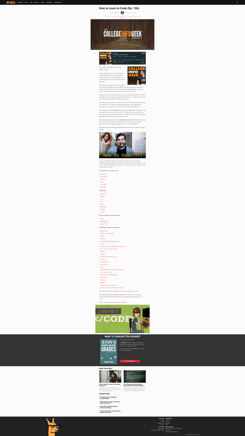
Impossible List (58, 2)
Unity (101, 267)
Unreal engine (103, 264)
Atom (101, 199)
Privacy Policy (169, 430)
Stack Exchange (104, 221)
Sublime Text (103, 194)
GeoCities (102, 238)
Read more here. (122, 17)
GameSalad (103, 280)
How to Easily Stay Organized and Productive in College (108, 407)
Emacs (102, 204)
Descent (102, 236)
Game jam (102, 259)
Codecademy (103, 174)
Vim (101, 201)
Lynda (101, 182)
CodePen (102, 212)
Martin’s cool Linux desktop (107, 233)
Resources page (134, 291)
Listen (42, 2)
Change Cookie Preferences (172, 431)
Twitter (167, 421)
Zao (101, 241)
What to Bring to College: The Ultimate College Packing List (110, 402)
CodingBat (103, 187)
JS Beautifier (103, 206)
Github (102, 219)
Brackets (102, 196)
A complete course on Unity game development (112, 269)
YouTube (168, 420)
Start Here (20, 2)
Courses (36, 2)
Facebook (168, 423)
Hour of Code (103, 277)
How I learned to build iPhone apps (109, 275)
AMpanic (102, 251)
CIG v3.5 (102, 244)
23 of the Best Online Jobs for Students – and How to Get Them (110, 411)
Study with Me (161, 428)
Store (167, 424)
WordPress (103, 254)
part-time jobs (124, 102)
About (162, 420)
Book (31, 2)
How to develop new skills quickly (108, 249)
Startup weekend (104, 262)
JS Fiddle (102, 209)
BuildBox (102, 282)
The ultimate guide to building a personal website (112, 246)
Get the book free (130, 361)
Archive (162, 424)
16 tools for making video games (108, 285)
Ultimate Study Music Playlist (157, 430)
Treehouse (102, 179)
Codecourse (103, 184)
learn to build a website (120, 112)
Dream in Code (104, 224)
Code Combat (103, 176)
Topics (25, 2)
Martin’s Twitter (104, 231)
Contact (162, 421)
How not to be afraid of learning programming (111, 287)
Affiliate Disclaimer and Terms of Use (174, 428)
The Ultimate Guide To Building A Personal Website (108, 397)
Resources (49, 2)
